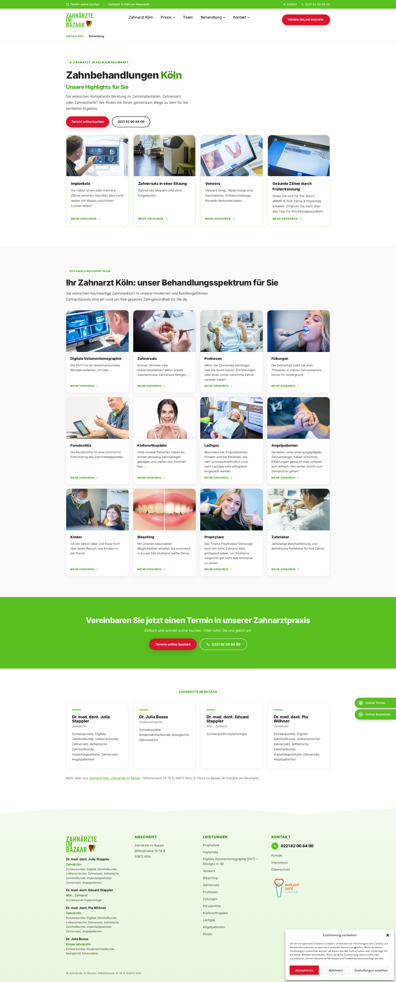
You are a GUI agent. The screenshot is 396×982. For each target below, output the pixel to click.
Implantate (210, 852)
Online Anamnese (377, 714)
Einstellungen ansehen (371, 970)
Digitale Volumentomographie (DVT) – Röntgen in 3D (230, 861)
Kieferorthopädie (215, 913)
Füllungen (210, 899)
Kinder (208, 934)
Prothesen (210, 892)
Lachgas (209, 920)
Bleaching (210, 878)
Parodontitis (212, 906)
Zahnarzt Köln (141, 17)
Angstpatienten (214, 927)
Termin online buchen (85, 4)
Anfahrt (292, 4)
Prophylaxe (211, 845)
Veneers (209, 871)
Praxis (166, 17)
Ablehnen (336, 970)
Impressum (279, 862)
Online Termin (375, 703)
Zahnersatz (211, 885)
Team (188, 17)
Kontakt (239, 17)
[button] (388, 935)
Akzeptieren (304, 970)
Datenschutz (280, 869)
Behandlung (211, 17)
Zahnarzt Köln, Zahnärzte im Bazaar (115, 778)
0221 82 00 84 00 (131, 122)
